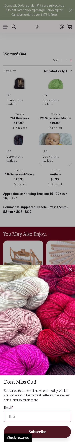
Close (70, 269)
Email (8, 407)
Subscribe (37, 431)
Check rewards (18, 437)
